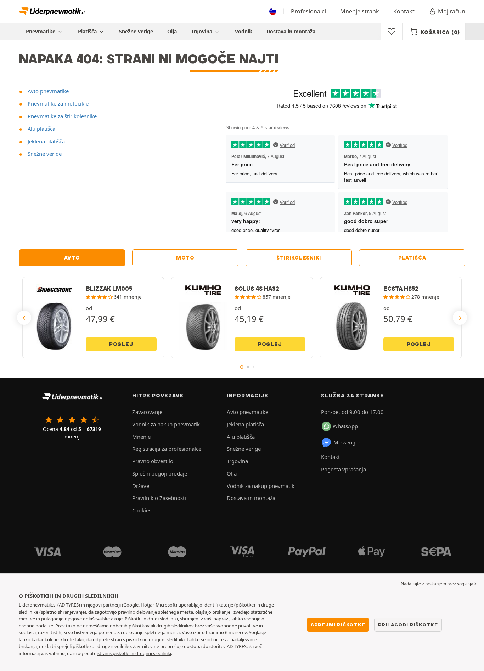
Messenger (346, 442)
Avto (72, 258)
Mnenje (141, 436)
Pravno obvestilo (152, 461)
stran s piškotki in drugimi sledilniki (134, 653)
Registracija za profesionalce (166, 448)
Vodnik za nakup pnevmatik (166, 424)
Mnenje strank (359, 11)
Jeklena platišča (45, 141)
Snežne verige (136, 31)
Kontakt (404, 11)
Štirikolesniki (298, 258)
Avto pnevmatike (47, 91)
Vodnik (243, 31)
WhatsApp (345, 426)
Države (140, 485)
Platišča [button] (88, 31)
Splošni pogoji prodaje (159, 473)
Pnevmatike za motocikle (57, 103)
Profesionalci (308, 11)
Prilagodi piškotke (408, 624)
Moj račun (451, 11)
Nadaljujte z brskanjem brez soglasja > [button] (439, 584)
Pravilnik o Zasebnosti (159, 497)
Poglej (121, 344)
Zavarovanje (147, 411)
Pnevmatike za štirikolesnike (61, 116)
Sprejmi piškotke (338, 624)
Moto (185, 258)
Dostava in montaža (290, 31)
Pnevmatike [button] (41, 31)
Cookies (141, 510)
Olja (172, 31)
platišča (412, 258)
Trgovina (202, 31)
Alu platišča (40, 128)
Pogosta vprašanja (343, 469)
